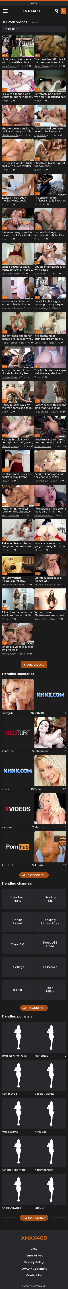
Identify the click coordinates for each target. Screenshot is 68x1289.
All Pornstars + (34, 1217)
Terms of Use (34, 1255)
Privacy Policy (34, 1262)
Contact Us (34, 1275)
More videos (34, 664)
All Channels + (34, 1008)
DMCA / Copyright (34, 1268)
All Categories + (34, 875)
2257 (34, 1249)
